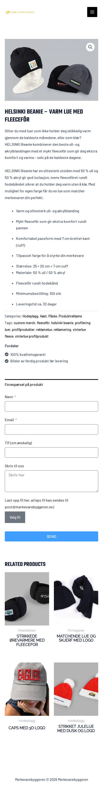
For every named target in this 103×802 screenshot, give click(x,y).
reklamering (62, 330)
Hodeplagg (30, 316)
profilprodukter (23, 330)
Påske (52, 316)
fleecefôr (43, 323)
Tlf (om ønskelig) (18, 442)
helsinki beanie (62, 323)
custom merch (24, 323)
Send (51, 536)
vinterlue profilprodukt (31, 336)
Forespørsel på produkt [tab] (24, 384)
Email (9, 419)
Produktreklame (70, 316)
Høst (43, 316)
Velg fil (15, 517)
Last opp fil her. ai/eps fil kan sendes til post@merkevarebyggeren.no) (36, 503)
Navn (9, 396)
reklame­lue (44, 330)
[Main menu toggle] (92, 12)
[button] (90, 47)
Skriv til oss (14, 465)
